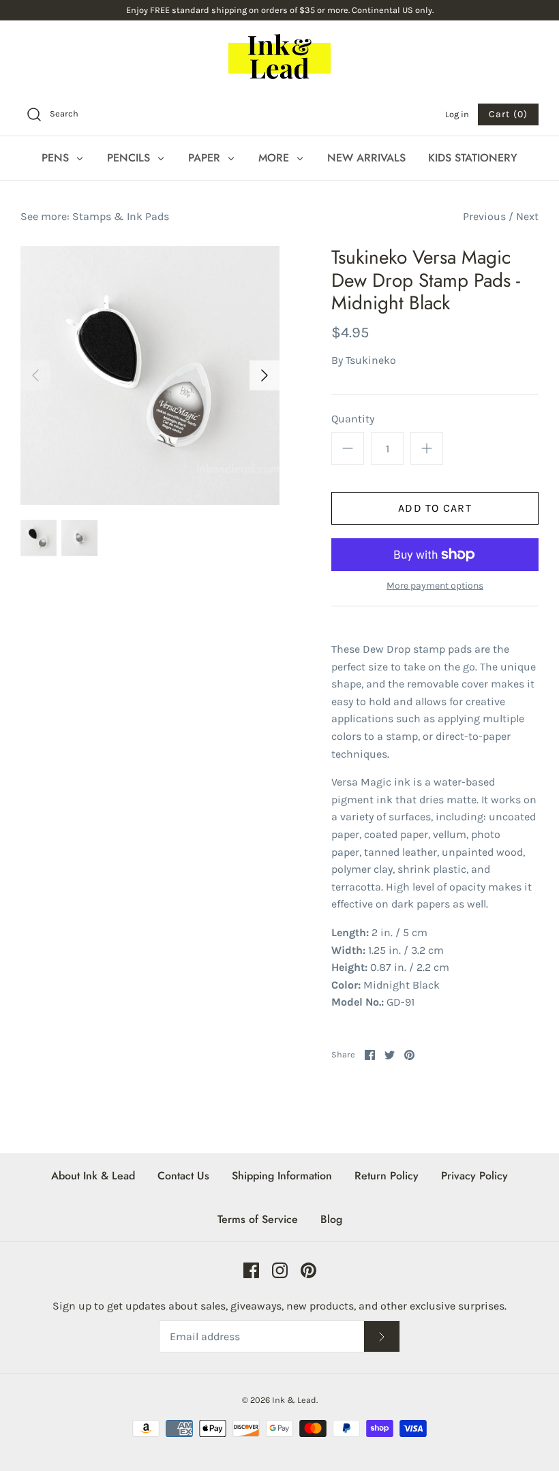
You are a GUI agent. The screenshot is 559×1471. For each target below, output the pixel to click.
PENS (57, 158)
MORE (275, 158)
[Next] (265, 375)
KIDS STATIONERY (472, 158)
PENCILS (130, 158)
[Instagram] (280, 1270)
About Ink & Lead (93, 1175)
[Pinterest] (308, 1270)
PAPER (206, 158)
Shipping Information (282, 1175)
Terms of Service (257, 1219)
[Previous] (35, 375)
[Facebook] (251, 1270)
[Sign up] (381, 1336)
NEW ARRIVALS (366, 158)
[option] (150, 375)
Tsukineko (371, 360)
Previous (484, 216)
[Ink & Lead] (279, 56)
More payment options (435, 585)
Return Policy (386, 1175)
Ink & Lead (294, 1400)
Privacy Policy (474, 1175)
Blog (331, 1219)
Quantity (352, 418)
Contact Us (183, 1175)
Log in (457, 114)
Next (527, 216)
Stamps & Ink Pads (120, 216)
